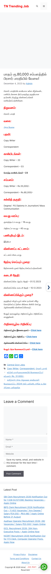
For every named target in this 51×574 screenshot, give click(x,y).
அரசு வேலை (9, 127)
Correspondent (27, 368)
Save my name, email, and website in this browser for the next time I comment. (25, 462)
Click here (36, 330)
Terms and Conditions (19, 558)
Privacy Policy (19, 554)
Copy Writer (12, 368)
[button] (37, 6)
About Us (26, 562)
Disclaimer (33, 554)
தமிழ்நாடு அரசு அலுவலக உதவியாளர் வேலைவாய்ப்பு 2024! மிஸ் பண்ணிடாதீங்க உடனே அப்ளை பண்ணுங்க (25, 384)
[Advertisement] (25, 39)
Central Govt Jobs (16, 365)
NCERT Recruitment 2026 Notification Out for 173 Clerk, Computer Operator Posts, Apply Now (24, 539)
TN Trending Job (16, 6)
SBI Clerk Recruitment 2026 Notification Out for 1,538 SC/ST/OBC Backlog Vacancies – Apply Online (25, 500)
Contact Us (36, 558)
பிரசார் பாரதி (41, 368)
